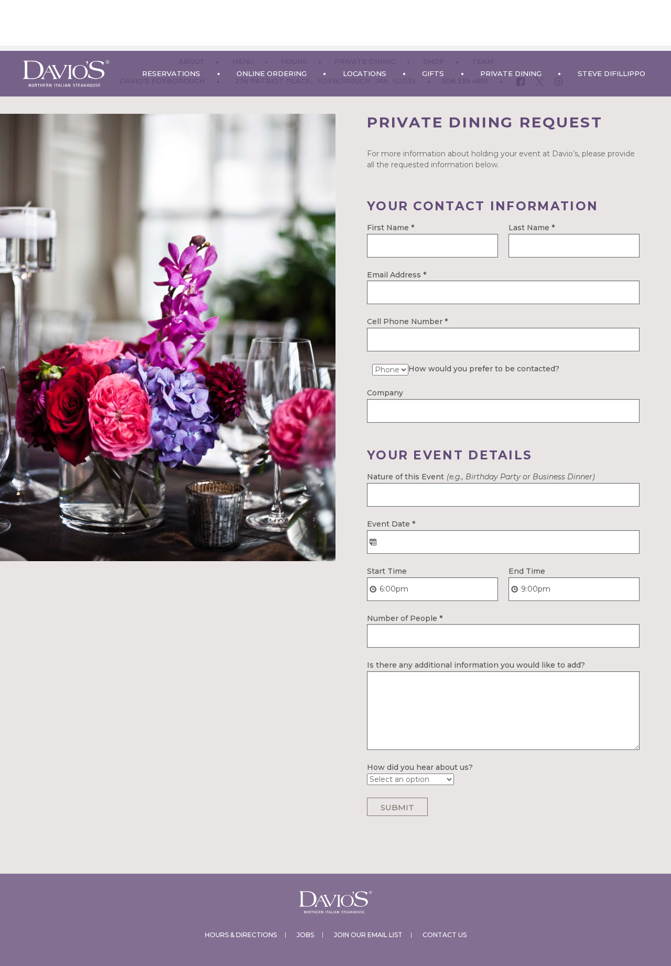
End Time (526, 571)
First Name (390, 227)
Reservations (171, 73)
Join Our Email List (368, 935)
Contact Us (445, 935)
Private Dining (511, 73)
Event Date (391, 524)
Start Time (387, 571)
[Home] (66, 74)
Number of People (404, 618)
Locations (364, 73)
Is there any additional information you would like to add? (476, 665)
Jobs (305, 935)
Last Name (531, 227)
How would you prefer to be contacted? (483, 368)
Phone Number (415, 321)
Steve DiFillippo (611, 73)
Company (385, 393)
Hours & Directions (241, 935)
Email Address (396, 275)
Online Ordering (271, 73)
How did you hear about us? (420, 767)
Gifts (433, 73)
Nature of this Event (481, 476)
